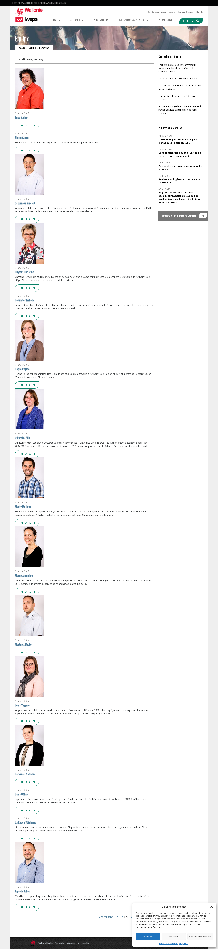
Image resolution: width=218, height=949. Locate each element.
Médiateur (71, 943)
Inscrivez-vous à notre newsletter (178, 216)
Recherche (189, 21)
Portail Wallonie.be (22, 3)
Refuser (173, 936)
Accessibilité (83, 943)
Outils (199, 11)
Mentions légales (45, 943)
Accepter (148, 936)
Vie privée (183, 943)
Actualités (76, 20)
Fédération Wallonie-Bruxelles (50, 3)
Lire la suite (27, 125)
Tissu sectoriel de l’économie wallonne (178, 78)
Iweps (56, 20)
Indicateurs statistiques (134, 20)
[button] (211, 906)
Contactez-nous (157, 11)
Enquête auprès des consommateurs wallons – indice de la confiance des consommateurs (177, 68)
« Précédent (106, 917)
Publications (101, 20)
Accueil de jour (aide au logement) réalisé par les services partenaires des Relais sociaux (179, 110)
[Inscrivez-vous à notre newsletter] (203, 215)
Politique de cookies (168, 943)
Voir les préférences (200, 936)
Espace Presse (185, 11)
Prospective (165, 20)
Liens (172, 11)
